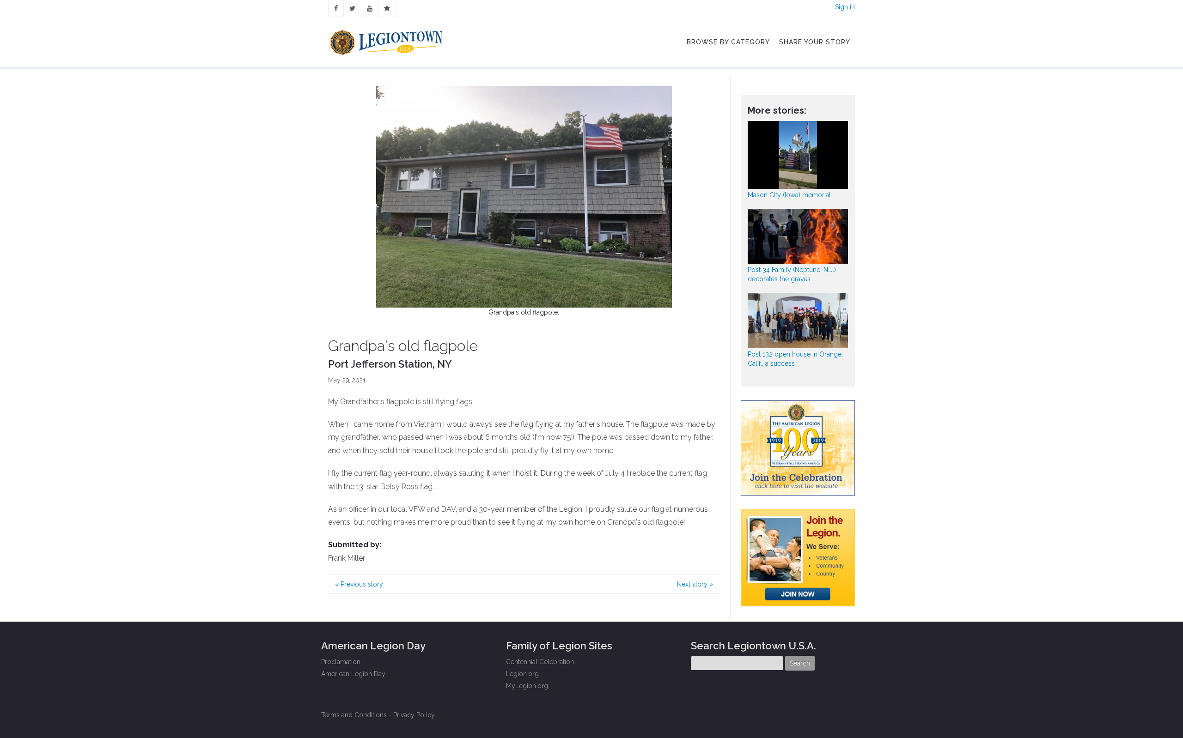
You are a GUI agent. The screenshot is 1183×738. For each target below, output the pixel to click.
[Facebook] (336, 8)
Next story (695, 584)
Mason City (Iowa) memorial (789, 195)
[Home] (387, 40)
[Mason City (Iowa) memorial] (798, 155)
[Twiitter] (352, 8)
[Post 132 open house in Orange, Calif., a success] (798, 320)
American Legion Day (353, 674)
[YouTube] (369, 8)
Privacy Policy (414, 715)
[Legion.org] (387, 8)
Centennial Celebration (540, 661)
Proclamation (340, 661)
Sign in (845, 7)
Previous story (359, 584)
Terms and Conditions (354, 715)
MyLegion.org (527, 686)
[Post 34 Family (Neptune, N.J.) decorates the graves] (798, 236)
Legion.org (522, 674)
